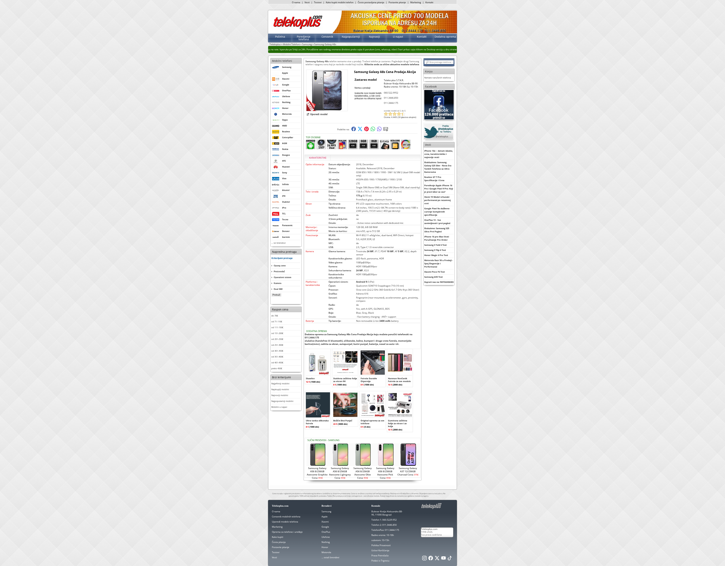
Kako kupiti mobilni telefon (339, 2)
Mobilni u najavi (279, 407)
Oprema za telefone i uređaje (287, 531)
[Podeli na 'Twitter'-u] (360, 130)
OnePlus (326, 531)
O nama (296, 2)
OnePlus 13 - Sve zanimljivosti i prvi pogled (437, 222)
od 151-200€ (277, 333)
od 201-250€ (277, 339)
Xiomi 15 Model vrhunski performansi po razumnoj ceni (437, 200)
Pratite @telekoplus (438, 136)
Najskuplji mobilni (280, 389)
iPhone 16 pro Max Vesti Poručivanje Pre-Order (436, 238)
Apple (325, 516)
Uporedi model (319, 114)
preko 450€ (276, 368)
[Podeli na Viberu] (379, 130)
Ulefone (326, 537)
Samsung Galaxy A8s (325, 44)
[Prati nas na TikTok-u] (450, 559)
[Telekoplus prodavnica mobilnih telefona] (297, 29)
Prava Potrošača (380, 555)
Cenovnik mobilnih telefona (286, 516)
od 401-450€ (277, 362)
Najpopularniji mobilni (282, 401)
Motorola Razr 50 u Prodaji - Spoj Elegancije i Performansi (438, 263)
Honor (325, 547)
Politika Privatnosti (381, 545)
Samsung (307, 44)
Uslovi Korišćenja (380, 550)
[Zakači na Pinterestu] (366, 130)
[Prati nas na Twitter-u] (437, 559)
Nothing (326, 542)
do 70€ (274, 315)
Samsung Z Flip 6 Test (435, 250)
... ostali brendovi (330, 557)
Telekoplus (275, 44)
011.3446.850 (391, 97)
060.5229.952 (389, 519)
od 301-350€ (277, 350)
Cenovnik (327, 36)
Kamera (277, 283)
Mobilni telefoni (282, 61)
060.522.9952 (391, 92)
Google (325, 526)
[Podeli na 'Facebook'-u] (353, 130)
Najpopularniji (351, 36)
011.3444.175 (391, 103)
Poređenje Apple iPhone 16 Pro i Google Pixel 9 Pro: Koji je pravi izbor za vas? (438, 188)
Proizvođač (279, 271)
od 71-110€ (276, 321)
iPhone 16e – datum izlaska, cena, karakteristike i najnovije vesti (438, 154)
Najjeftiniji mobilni (280, 383)
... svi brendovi (278, 242)
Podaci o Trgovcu (380, 560)
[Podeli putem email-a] (385, 130)
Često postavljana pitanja (371, 2)
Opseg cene (280, 265)
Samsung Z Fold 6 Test (435, 244)
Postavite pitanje (397, 2)
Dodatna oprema (445, 36)
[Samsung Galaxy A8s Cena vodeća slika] (327, 109)
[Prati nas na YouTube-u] (443, 559)
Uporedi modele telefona (285, 521)
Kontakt (429, 2)
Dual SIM (278, 289)
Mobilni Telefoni (291, 44)
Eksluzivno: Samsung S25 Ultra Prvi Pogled (436, 230)
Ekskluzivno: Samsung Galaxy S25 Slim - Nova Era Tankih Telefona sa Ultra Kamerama (437, 167)
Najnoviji (374, 36)
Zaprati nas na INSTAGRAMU (439, 282)
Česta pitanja (279, 542)
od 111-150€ (277, 327)
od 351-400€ (277, 356)
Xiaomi (325, 521)
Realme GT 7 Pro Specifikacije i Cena (434, 179)
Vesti (307, 2)
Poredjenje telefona (303, 38)
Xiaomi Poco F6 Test (434, 271)
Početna (280, 36)
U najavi (398, 36)
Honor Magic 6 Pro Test (436, 255)
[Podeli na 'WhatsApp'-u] (373, 130)
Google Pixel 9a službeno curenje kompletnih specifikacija (437, 211)
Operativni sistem (282, 277)
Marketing (415, 2)
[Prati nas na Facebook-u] (439, 104)
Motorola (326, 552)
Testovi (318, 2)
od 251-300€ (277, 344)
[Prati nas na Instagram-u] (424, 559)
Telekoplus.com (429, 529)
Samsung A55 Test (433, 276)
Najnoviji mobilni (279, 395)
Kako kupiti (277, 537)
